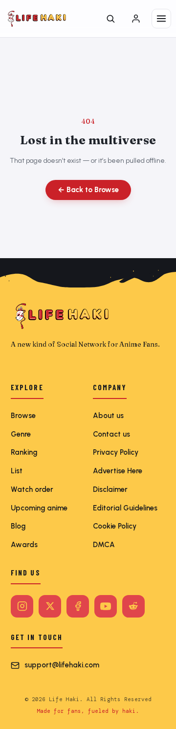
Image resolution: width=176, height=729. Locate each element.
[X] (50, 606)
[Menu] (161, 18)
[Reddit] (133, 606)
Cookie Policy (114, 526)
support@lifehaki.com (61, 665)
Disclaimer (110, 489)
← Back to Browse (88, 189)
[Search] (110, 18)
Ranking (24, 452)
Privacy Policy (115, 452)
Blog (18, 526)
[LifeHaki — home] (36, 18)
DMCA (104, 544)
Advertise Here (117, 470)
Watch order (32, 489)
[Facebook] (77, 606)
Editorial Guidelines (125, 508)
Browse (23, 415)
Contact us (111, 434)
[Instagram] (22, 606)
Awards (24, 544)
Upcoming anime (39, 508)
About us (108, 415)
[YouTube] (105, 606)
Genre (21, 434)
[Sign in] (136, 18)
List (16, 470)
